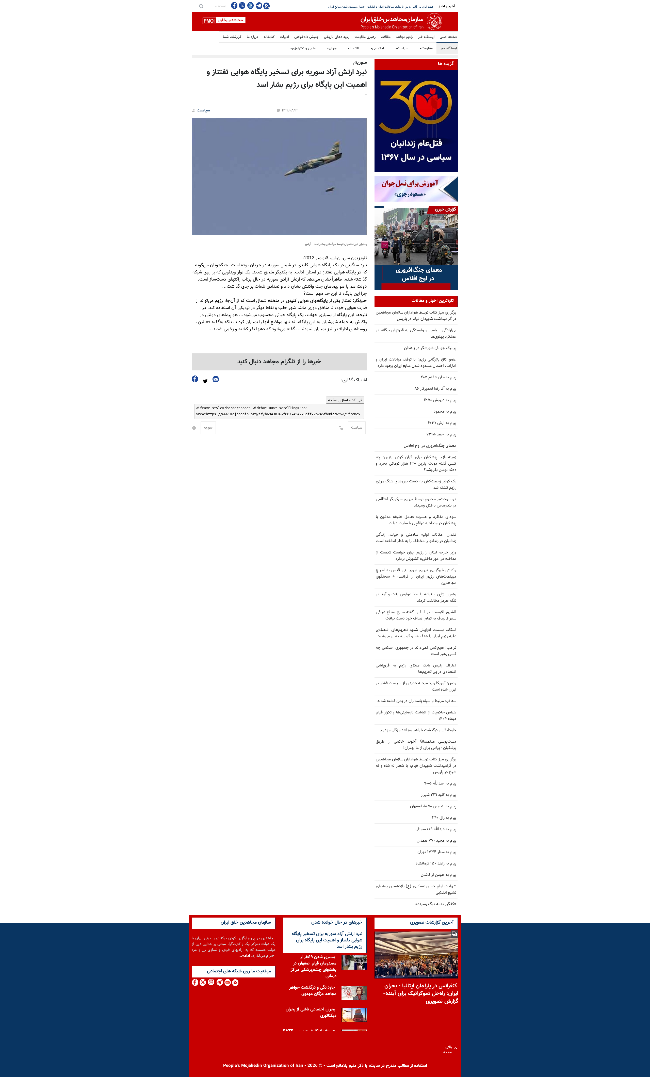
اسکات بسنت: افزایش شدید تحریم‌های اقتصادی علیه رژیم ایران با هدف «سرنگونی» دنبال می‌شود (416, 633)
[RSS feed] (266, 5)
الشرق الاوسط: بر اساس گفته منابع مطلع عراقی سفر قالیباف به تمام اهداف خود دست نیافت (416, 615)
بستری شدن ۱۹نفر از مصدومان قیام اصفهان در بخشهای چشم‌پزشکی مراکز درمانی (313, 967)
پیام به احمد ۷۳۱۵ (441, 434)
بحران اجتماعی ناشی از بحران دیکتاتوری (311, 1012)
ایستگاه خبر (426, 37)
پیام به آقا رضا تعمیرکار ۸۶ (435, 389)
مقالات (386, 37)
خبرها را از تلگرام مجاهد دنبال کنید (279, 362)
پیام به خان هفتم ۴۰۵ (438, 377)
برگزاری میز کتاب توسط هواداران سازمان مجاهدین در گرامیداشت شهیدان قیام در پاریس (416, 315)
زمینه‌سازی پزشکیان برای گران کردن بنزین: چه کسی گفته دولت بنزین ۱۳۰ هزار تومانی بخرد (378, 7)
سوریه (208, 428)
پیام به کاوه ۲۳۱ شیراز (438, 795)
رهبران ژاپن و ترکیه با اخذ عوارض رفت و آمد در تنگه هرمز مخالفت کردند (416, 597)
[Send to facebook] (195, 379)
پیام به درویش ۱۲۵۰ (440, 400)
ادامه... (244, 956)
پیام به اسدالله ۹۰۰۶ (440, 783)
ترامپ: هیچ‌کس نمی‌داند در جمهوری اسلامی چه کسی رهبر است (416, 651)
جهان (331, 48)
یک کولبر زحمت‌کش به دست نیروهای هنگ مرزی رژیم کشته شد (416, 484)
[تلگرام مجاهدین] (258, 5)
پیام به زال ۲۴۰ (444, 818)
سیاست (401, 48)
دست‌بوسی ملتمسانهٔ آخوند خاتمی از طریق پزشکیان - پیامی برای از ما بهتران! (416, 745)
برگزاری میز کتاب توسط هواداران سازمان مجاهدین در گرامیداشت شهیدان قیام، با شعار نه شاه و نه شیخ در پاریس (416, 765)
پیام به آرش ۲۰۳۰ (442, 423)
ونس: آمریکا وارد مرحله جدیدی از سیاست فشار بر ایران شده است (416, 686)
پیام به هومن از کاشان (438, 875)
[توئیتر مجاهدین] (242, 5)
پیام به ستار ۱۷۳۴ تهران (436, 852)
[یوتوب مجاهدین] (250, 5)
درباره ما (252, 37)
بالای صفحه (449, 1048)
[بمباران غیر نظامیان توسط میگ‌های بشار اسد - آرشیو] (279, 176)
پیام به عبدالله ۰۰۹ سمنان (435, 829)
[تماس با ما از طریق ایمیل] (227, 982)
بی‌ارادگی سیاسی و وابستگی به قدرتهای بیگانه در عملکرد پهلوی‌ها (416, 333)
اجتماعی (377, 48)
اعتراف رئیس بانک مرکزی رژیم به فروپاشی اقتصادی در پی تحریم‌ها (416, 668)
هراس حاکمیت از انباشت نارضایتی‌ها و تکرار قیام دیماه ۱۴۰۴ (416, 715)
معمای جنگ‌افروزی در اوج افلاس (430, 446)
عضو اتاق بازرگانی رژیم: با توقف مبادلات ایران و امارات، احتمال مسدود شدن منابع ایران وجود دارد (416, 362)
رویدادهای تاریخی (336, 37)
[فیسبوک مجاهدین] (234, 5)
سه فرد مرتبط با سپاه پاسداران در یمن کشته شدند (416, 701)
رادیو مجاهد (404, 37)
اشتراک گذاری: (354, 380)
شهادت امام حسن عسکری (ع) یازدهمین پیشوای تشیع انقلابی (416, 889)
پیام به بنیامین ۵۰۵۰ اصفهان (433, 806)
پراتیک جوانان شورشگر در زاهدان (430, 348)
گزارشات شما (232, 37)
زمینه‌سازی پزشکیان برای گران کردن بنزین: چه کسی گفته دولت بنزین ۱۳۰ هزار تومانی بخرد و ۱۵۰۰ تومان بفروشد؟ (416, 463)
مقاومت (426, 48)
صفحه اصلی (448, 37)
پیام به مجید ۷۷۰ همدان (436, 841)
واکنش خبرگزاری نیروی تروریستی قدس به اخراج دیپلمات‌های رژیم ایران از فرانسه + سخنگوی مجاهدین (416, 576)
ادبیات (284, 37)
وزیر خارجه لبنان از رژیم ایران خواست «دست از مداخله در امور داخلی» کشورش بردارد (416, 555)
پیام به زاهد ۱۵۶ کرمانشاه (436, 863)
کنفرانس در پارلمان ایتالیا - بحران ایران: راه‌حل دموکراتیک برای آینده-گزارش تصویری (420, 994)
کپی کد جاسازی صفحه (345, 400)
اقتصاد (353, 48)
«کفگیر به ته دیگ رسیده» (435, 904)
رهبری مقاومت (365, 37)
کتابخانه (269, 37)
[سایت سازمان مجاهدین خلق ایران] (325, 21)
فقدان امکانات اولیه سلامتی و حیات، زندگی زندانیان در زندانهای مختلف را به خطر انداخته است (416, 538)
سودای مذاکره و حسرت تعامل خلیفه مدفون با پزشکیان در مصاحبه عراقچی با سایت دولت (416, 520)
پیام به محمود (445, 412)
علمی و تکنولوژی (303, 48)
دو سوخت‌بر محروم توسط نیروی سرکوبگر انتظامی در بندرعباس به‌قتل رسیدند (416, 502)
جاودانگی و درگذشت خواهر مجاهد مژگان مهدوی (418, 730)
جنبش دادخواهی (306, 37)
